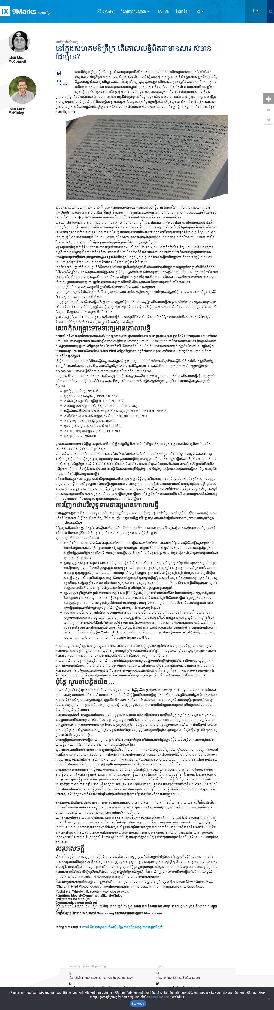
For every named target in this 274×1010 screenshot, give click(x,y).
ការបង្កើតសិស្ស (133, 927)
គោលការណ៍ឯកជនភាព (159, 997)
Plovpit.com (152, 913)
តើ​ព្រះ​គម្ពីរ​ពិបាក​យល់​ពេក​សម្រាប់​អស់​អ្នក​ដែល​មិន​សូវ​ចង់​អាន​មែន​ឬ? (101, 977)
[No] (269, 999)
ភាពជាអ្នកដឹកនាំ (152, 927)
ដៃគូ (256, 11)
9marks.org (105, 913)
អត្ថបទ (58, 80)
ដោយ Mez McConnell (17, 59)
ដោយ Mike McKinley (17, 110)
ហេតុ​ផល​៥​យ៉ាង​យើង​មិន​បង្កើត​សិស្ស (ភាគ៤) (178, 977)
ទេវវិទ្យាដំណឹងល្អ (67, 41)
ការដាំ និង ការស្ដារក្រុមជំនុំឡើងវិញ (102, 927)
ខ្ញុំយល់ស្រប (138, 1003)
